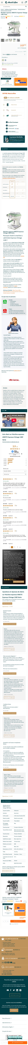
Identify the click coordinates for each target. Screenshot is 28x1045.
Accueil (2, 9)
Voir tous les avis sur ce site (15, 456)
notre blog (23, 986)
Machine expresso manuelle (6, 10)
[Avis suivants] (20, 547)
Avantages (4, 89)
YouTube (18, 986)
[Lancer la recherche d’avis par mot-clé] (25, 474)
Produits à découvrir (7, 874)
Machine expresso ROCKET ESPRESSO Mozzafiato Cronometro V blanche (12, 898)
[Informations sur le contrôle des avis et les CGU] (21, 453)
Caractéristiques (6, 801)
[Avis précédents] (9, 547)
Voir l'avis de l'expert (18, 581)
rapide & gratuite (12, 950)
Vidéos (3, 410)
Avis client (5, 430)
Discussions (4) (5, 587)
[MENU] (2, 2)
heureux (13, 967)
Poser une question (7, 603)
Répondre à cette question (10, 673)
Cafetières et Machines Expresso (11, 9)
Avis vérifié (7, 481)
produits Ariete (17, 370)
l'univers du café (15, 939)
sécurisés (15, 958)
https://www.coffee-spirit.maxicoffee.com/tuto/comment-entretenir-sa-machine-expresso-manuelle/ (13, 292)
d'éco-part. (24, 47)
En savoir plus (14, 1010)
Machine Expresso (21, 9)
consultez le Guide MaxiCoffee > (9, 178)
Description (5, 149)
